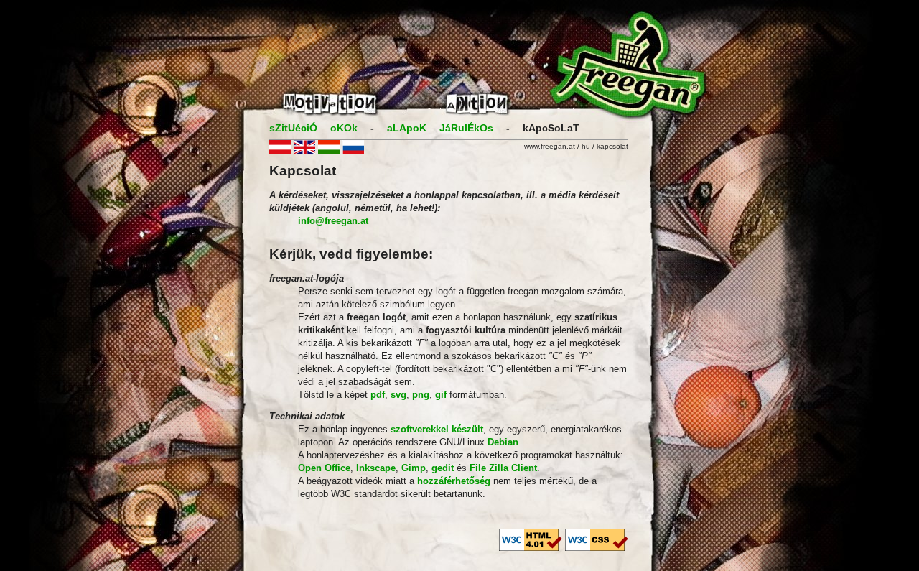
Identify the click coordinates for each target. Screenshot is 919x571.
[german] (280, 151)
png (420, 394)
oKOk (344, 128)
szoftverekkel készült (437, 429)
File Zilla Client (503, 468)
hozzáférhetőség (453, 480)
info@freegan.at (333, 220)
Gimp (413, 468)
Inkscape (376, 468)
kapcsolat (612, 146)
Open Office (324, 468)
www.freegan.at (549, 146)
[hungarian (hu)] (329, 151)
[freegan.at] (459, 116)
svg (398, 394)
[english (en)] (304, 151)
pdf (377, 394)
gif (441, 394)
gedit (442, 468)
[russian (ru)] (353, 151)
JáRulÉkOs (466, 128)
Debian (503, 442)
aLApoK (406, 128)
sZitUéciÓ (293, 128)
